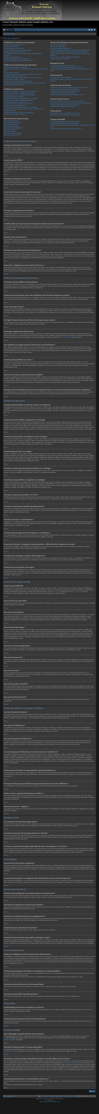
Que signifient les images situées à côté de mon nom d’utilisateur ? (23, 77)
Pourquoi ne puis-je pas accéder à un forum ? (16, 102)
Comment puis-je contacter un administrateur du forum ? (66, 128)
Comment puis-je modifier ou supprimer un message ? (19, 93)
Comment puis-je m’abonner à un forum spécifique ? (65, 104)
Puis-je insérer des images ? (12, 126)
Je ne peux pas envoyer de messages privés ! (63, 65)
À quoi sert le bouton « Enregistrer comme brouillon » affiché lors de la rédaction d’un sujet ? (23, 109)
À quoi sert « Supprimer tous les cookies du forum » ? (19, 60)
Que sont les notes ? (10, 131)
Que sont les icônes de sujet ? (12, 135)
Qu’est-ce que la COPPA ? (11, 46)
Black (46, 1100)
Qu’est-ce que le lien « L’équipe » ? (60, 59)
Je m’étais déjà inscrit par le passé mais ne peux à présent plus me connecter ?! (23, 54)
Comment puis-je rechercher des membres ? (62, 93)
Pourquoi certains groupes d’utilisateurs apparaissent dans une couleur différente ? (70, 54)
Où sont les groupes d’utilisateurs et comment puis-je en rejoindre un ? (70, 50)
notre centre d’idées (11, 1051)
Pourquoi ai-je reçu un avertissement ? (15, 105)
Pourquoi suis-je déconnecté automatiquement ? (17, 59)
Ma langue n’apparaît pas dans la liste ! (15, 76)
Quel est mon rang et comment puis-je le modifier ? (18, 81)
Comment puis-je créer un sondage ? (14, 96)
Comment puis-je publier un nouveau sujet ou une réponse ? (21, 91)
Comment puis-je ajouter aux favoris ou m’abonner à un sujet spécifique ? (71, 103)
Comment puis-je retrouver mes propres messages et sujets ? (67, 94)
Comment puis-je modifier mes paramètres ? (16, 67)
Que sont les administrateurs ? (59, 44)
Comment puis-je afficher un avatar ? (14, 79)
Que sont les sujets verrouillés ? (13, 133)
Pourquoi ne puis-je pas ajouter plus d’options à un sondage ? (21, 98)
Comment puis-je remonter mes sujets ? (15, 114)
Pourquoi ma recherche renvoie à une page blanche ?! (65, 91)
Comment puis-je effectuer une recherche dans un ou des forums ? (69, 87)
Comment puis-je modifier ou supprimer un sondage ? (19, 100)
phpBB (44, 1098)
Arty (53, 1100)
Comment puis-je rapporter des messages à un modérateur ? (21, 107)
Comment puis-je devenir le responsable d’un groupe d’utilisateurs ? (69, 51)
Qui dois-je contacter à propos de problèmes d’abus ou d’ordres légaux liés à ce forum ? (72, 126)
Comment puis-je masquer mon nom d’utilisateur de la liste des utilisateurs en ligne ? (25, 69)
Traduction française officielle (46, 1101)
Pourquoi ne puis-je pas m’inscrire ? (14, 48)
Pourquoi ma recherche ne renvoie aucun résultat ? (64, 89)
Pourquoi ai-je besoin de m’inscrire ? (14, 44)
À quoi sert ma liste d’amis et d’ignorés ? (61, 77)
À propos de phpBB (9, 1039)
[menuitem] (9, 30)
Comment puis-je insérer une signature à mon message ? (20, 95)
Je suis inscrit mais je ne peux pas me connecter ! (18, 50)
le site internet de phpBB (67, 337)
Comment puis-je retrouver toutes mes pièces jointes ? (65, 115)
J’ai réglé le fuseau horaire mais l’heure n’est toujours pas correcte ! (23, 74)
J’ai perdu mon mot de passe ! (12, 57)
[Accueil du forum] (33, 10)
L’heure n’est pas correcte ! (11, 72)
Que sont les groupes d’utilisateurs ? (60, 48)
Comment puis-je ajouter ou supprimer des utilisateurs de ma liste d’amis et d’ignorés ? (71, 80)
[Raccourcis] (4, 30)
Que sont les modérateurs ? (58, 46)
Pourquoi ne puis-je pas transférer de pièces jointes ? (19, 103)
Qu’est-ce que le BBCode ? (11, 121)
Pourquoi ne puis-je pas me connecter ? (15, 51)
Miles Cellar (57, 1101)
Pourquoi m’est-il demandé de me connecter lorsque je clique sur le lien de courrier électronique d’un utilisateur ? (25, 83)
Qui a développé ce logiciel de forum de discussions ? (65, 121)
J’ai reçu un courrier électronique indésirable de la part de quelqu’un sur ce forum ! (71, 69)
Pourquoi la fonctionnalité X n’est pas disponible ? (64, 123)
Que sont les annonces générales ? (14, 128)
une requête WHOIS (70, 1062)
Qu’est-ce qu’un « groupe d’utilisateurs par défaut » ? (65, 57)
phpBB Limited (48, 1036)
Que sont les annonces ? (11, 129)
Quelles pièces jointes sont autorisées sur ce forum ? (65, 113)
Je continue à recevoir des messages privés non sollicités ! (67, 67)
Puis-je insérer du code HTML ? (13, 122)
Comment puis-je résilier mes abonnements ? (63, 106)
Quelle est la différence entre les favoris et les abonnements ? (67, 101)
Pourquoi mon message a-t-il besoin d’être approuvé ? (19, 112)
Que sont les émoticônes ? (11, 124)
